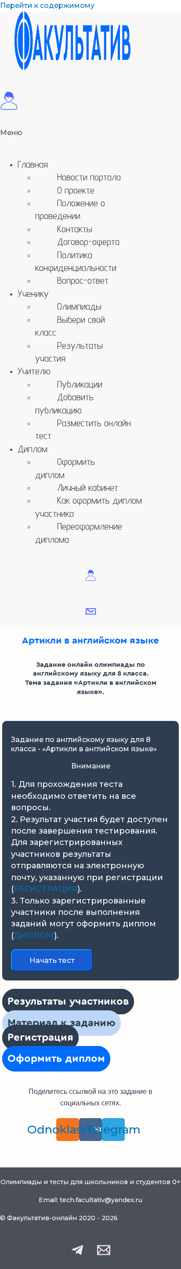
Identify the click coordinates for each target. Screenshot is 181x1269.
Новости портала (89, 177)
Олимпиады (79, 306)
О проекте (75, 190)
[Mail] (103, 1254)
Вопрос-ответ (83, 280)
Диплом (32, 448)
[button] (90, 139)
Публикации (79, 384)
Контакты (74, 228)
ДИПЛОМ (34, 935)
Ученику (33, 293)
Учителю (34, 371)
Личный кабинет (87, 487)
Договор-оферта (88, 241)
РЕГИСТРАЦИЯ (45, 889)
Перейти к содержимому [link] (47, 5)
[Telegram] (77, 1254)
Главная (33, 164)
